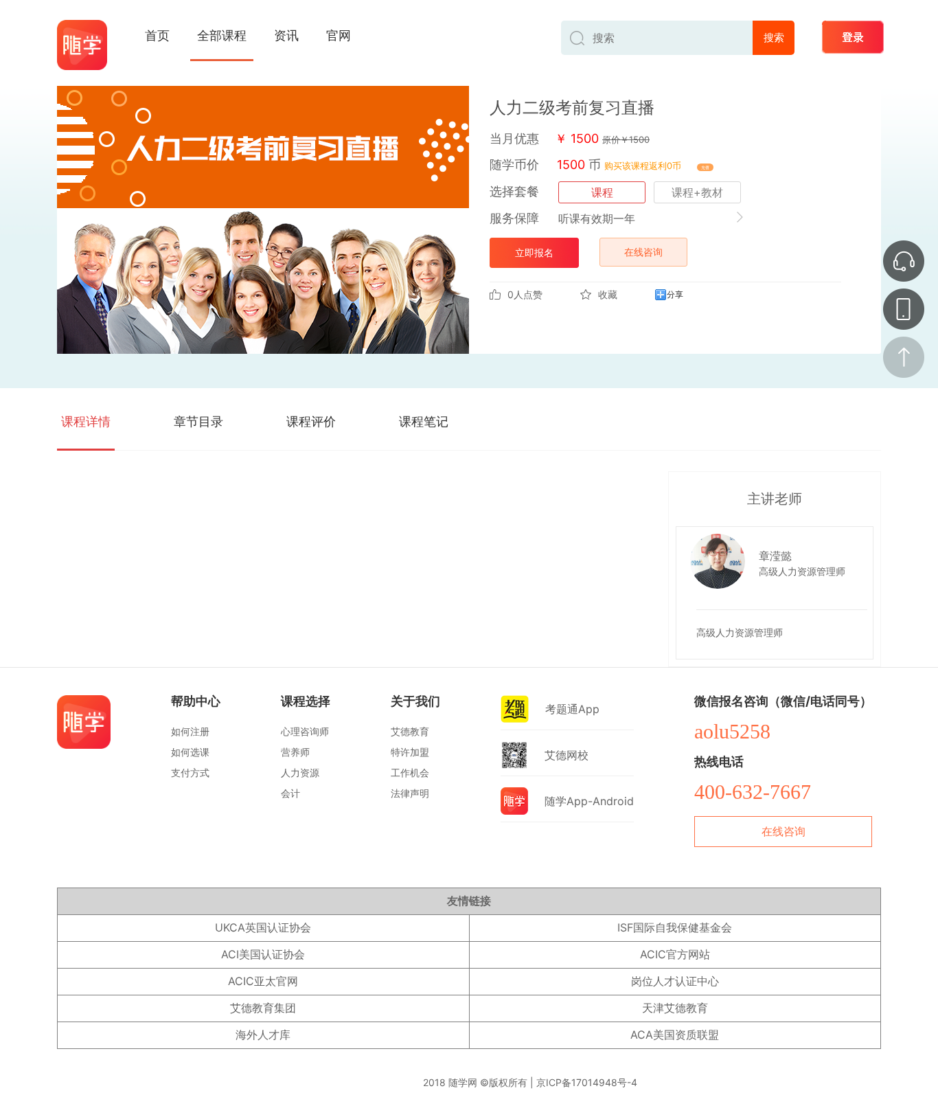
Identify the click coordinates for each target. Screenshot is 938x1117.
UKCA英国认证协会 (263, 927)
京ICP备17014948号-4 (586, 1082)
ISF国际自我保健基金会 (674, 927)
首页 (157, 35)
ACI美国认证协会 (263, 954)
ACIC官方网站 (675, 954)
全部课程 (222, 35)
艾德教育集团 (263, 1008)
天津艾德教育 (675, 1008)
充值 (705, 167)
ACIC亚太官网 (263, 981)
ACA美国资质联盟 (674, 1034)
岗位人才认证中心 (675, 981)
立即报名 (534, 252)
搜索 (774, 37)
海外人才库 (263, 1034)
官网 (338, 35)
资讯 (286, 35)
